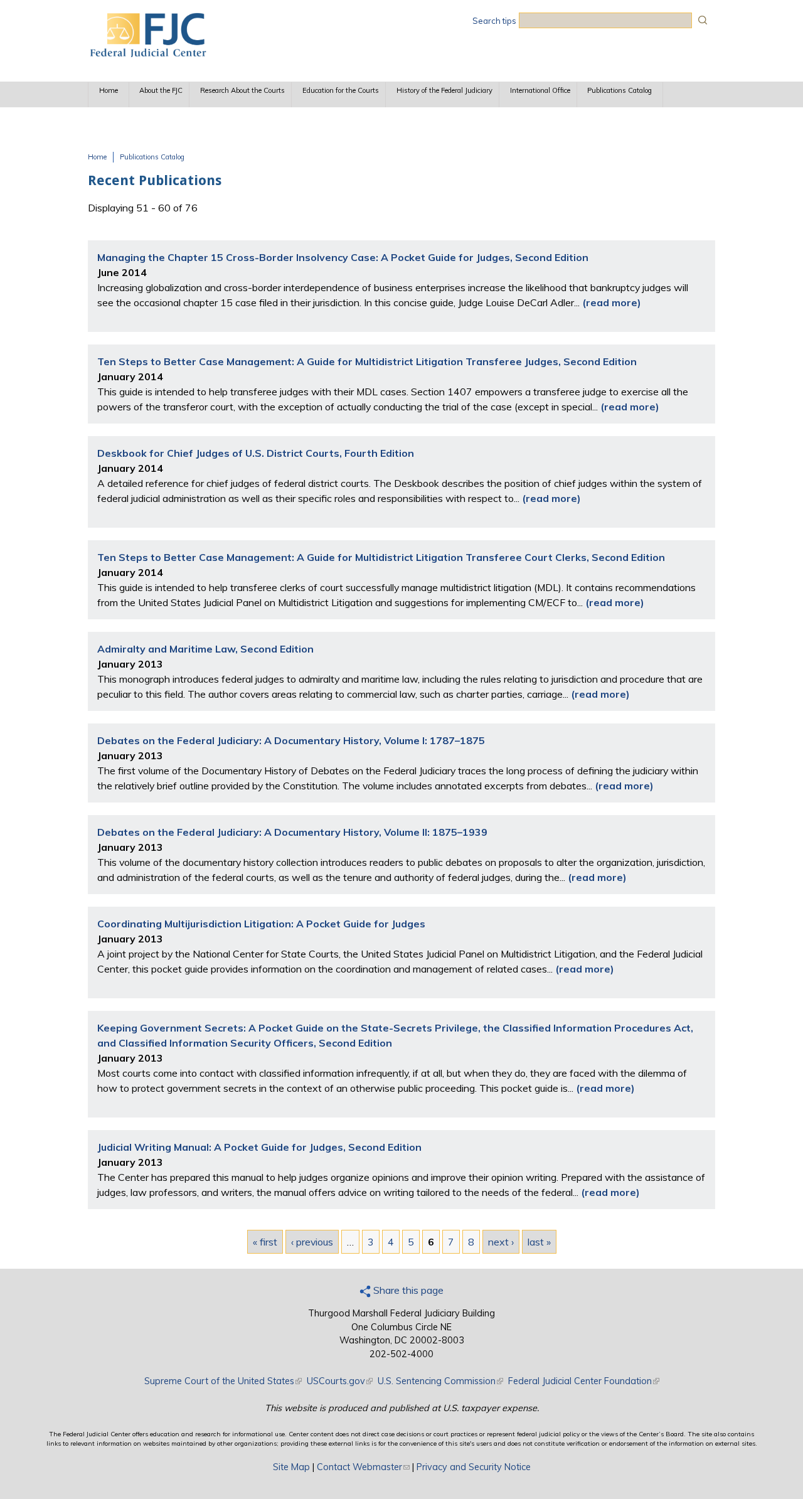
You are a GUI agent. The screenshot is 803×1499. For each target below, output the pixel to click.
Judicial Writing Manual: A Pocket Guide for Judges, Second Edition (259, 1147)
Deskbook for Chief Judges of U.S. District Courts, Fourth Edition (255, 453)
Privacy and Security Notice (474, 1467)
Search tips (494, 21)
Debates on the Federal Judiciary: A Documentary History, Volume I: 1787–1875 (291, 740)
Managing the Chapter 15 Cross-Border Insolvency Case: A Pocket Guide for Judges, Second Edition (342, 257)
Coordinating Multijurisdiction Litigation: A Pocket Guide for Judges (261, 923)
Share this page (407, 1290)
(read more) (611, 302)
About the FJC (161, 90)
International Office (540, 90)
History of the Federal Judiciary (444, 90)
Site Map (291, 1467)
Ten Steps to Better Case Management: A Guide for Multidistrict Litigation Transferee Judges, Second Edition (367, 361)
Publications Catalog (619, 90)
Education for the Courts (340, 90)
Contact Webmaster (363, 1467)
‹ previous (312, 1241)
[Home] (147, 53)
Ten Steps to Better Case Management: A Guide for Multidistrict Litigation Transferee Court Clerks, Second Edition (381, 557)
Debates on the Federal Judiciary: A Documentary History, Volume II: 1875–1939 (292, 832)
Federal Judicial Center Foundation (583, 1381)
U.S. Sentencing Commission (440, 1381)
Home (108, 90)
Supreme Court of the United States (223, 1381)
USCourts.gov (340, 1381)
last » (539, 1241)
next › (501, 1241)
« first (265, 1241)
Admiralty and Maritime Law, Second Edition (205, 649)
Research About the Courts (242, 90)
